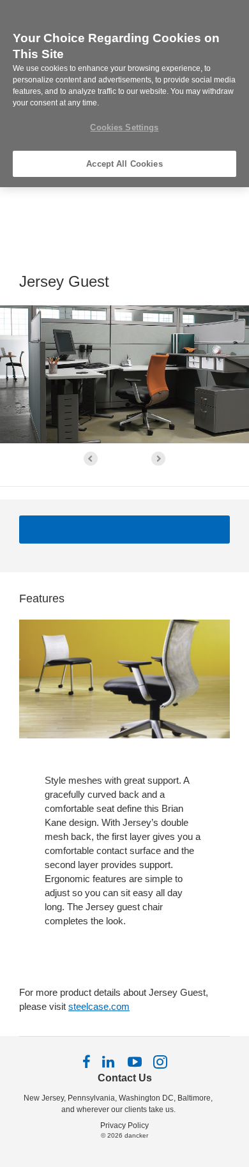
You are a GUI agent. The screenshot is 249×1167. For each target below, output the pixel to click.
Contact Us (125, 1077)
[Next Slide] (158, 458)
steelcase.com (99, 1006)
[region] (124, 93)
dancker (136, 1135)
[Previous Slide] (90, 458)
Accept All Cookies (124, 164)
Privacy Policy (124, 1125)
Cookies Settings (124, 127)
